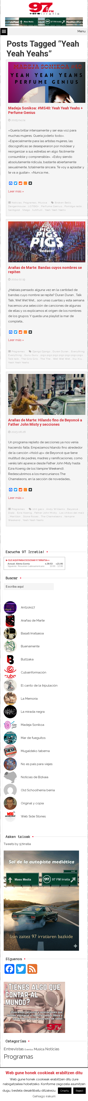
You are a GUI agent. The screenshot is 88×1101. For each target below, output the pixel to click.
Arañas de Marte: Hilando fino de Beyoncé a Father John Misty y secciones (45, 422)
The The (45, 358)
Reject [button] (79, 1090)
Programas (29, 202)
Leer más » (16, 191)
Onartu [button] (64, 1090)
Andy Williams (55, 509)
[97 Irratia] (44, 9)
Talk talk (13, 358)
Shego (26, 210)
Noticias (17, 202)
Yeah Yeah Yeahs (55, 210)
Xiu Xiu (77, 358)
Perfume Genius (51, 206)
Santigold (14, 210)
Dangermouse (17, 206)
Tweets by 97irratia (17, 844)
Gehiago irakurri (44, 1096)
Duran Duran (61, 351)
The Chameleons (51, 516)
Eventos (29, 1049)
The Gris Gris (29, 358)
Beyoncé (72, 509)
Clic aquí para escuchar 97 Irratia (27, 560)
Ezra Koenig (24, 512)
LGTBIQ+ (33, 206)
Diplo (11, 512)
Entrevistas (14, 1049)
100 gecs (38, 509)
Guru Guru (31, 355)
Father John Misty (45, 512)
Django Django (41, 351)
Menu (82, 31)
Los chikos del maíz (71, 512)
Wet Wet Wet (61, 358)
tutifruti (37, 210)
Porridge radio (73, 206)
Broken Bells (63, 202)
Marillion (15, 516)
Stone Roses (30, 516)
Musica (42, 202)
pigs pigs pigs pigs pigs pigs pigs (62, 355)
